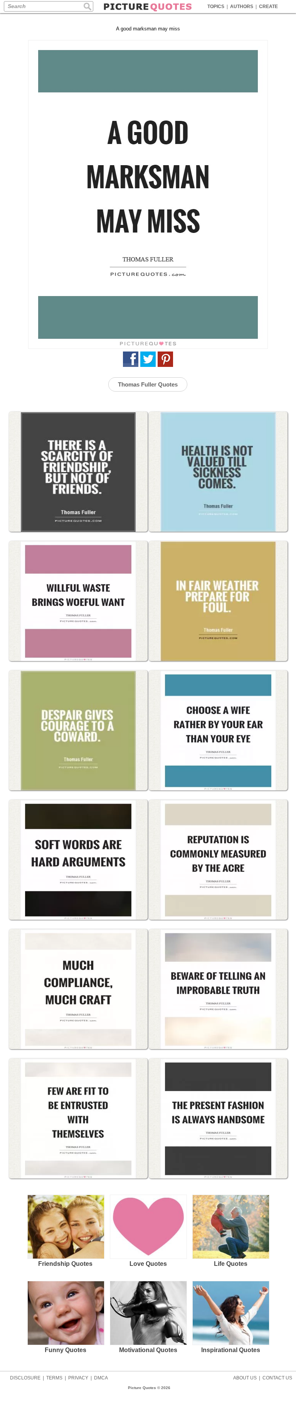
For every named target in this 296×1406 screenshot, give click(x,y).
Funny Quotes (65, 1350)
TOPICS (215, 6)
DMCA (101, 1378)
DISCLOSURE (25, 1378)
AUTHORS (241, 6)
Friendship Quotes (65, 1263)
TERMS (54, 1378)
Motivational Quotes (148, 1350)
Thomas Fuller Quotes (148, 384)
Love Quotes (148, 1263)
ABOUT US (245, 1378)
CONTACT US (277, 1378)
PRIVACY (78, 1378)
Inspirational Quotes (230, 1350)
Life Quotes (230, 1263)
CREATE (268, 6)
